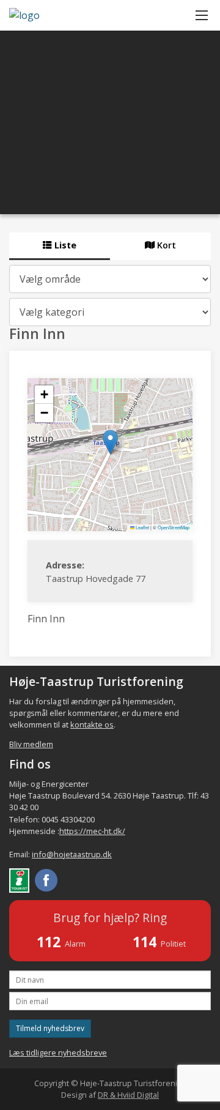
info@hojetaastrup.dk (72, 854)
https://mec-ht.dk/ (92, 830)
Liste (64, 245)
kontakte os (92, 724)
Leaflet (141, 527)
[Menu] (202, 15)
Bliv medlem (31, 744)
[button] (110, 442)
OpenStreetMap (173, 527)
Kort (165, 245)
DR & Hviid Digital (128, 1094)
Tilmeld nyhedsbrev (50, 1028)
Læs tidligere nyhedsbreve (58, 1052)
